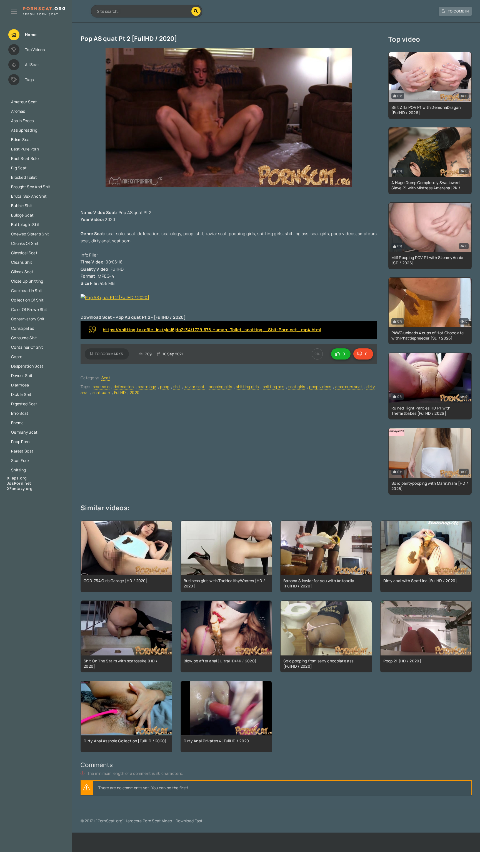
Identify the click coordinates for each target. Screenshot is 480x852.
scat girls (296, 386)
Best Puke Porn (25, 149)
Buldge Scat (22, 215)
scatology (147, 386)
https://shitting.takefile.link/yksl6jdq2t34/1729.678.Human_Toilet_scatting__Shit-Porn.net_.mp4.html (212, 330)
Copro (16, 356)
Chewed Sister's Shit (30, 234)
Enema (17, 422)
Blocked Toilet (24, 177)
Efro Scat (20, 413)
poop (164, 386)
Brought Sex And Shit (31, 186)
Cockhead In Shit (26, 290)
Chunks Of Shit (25, 243)
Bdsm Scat (21, 139)
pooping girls (220, 386)
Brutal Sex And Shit (29, 196)
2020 (134, 392)
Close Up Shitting (27, 281)
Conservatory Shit (28, 318)
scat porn (101, 392)
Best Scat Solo (25, 158)
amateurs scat (348, 386)
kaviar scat (194, 386)
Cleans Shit (21, 262)
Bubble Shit (21, 205)
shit (176, 386)
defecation (124, 386)
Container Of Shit (27, 347)
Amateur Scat (24, 101)
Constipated (22, 328)
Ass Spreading (24, 130)
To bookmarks (109, 353)
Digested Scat (24, 403)
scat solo (101, 386)
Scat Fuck (20, 460)
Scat (105, 377)
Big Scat (19, 167)
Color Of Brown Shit (29, 309)
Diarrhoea (20, 385)
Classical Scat (24, 252)
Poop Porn (20, 441)
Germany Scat (24, 432)
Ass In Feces (22, 120)
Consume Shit (24, 337)
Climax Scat (22, 271)
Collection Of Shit (27, 300)
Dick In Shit (21, 394)
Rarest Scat (22, 451)
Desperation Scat (27, 366)
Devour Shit (21, 375)
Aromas (18, 111)
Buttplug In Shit (25, 224)
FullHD (120, 392)
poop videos (320, 386)
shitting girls (247, 386)
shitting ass (273, 386)
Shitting (18, 470)
